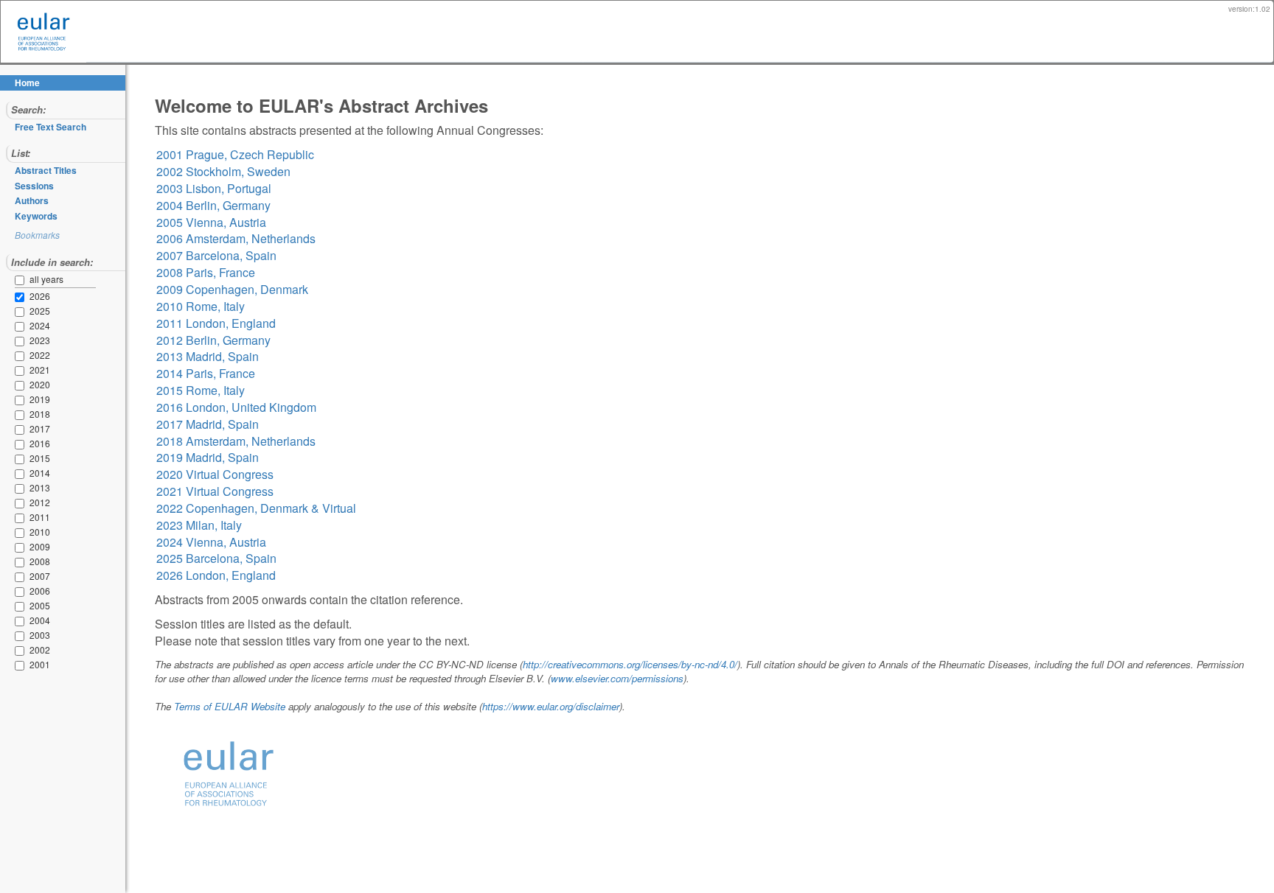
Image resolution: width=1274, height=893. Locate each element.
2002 (22, 650)
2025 (22, 311)
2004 (22, 621)
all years (46, 279)
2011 (22, 518)
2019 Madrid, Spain (207, 457)
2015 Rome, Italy (200, 390)
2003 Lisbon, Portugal (213, 188)
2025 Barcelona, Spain (216, 558)
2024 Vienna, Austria (211, 541)
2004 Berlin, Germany (213, 205)
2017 (22, 429)
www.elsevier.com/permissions (617, 678)
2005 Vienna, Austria (211, 222)
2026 (22, 297)
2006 (22, 591)
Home (27, 82)
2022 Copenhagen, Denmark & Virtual (256, 508)
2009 (22, 547)
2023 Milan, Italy (199, 524)
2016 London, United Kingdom (236, 407)
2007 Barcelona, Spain (216, 255)
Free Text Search (50, 126)
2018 (22, 414)
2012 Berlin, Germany (213, 340)
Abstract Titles (46, 170)
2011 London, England (216, 323)
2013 (22, 488)
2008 (22, 562)
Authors (32, 200)
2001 (22, 665)
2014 (22, 473)
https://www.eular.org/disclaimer (550, 706)
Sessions (34, 185)
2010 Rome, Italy (200, 306)
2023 (22, 341)
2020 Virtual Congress (215, 474)
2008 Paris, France (205, 272)
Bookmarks (37, 234)
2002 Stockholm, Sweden (223, 171)
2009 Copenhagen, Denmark (232, 289)
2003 (22, 635)
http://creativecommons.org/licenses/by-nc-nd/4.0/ (630, 664)
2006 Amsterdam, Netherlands (236, 238)
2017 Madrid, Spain (207, 424)
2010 (22, 532)
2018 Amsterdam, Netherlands (236, 441)
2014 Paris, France (205, 373)
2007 (22, 577)
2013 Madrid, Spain (207, 356)
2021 (22, 370)
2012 (22, 503)
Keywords (36, 216)
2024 (22, 326)
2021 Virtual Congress (215, 491)
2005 (22, 606)
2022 (22, 356)
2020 (22, 385)
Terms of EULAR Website (229, 706)
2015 (22, 459)
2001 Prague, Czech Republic (235, 154)
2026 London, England (216, 575)
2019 (22, 400)
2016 (22, 444)
